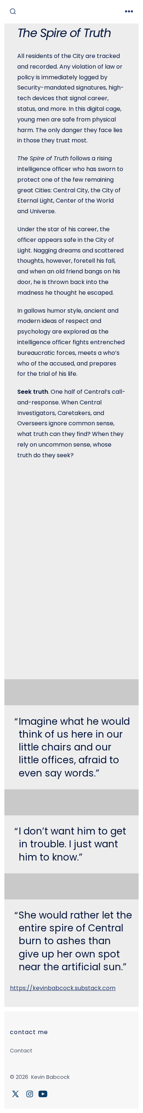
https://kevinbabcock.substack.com (62, 988)
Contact (21, 1050)
